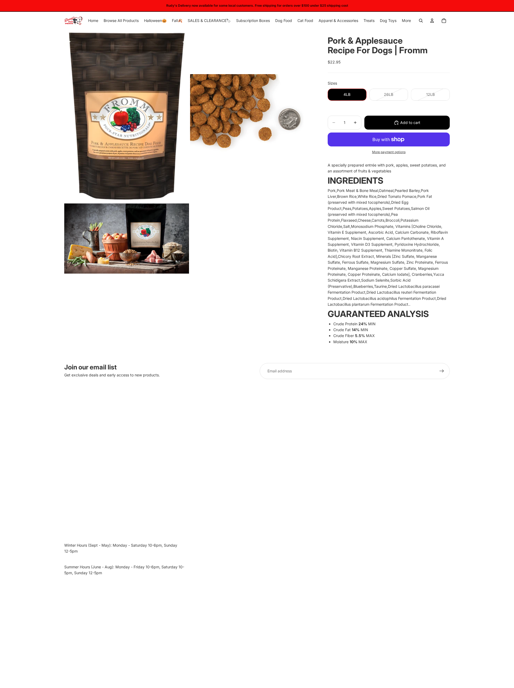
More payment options (389, 152)
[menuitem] (406, 21)
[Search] (421, 21)
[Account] (432, 21)
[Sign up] (441, 371)
